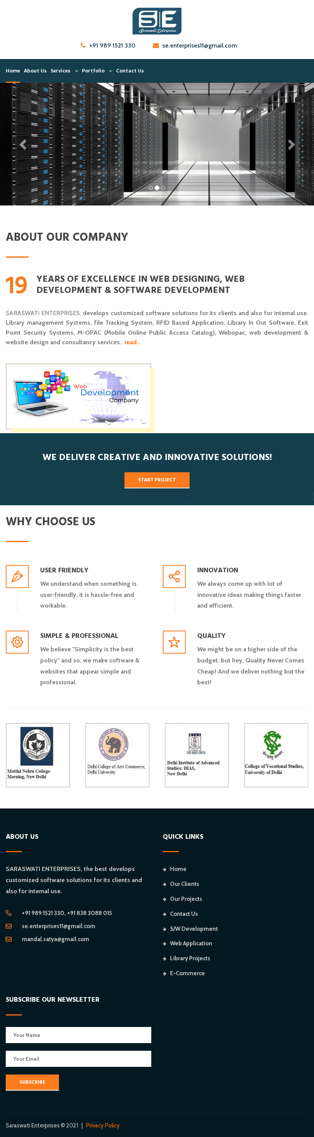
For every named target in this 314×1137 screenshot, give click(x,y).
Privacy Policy (103, 1125)
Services (60, 71)
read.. (132, 342)
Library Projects (190, 958)
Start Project (157, 479)
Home (13, 71)
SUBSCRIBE (32, 1082)
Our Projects (186, 898)
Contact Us (130, 71)
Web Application (191, 943)
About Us (35, 71)
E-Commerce (187, 973)
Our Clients (184, 884)
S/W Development (194, 928)
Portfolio (93, 71)
